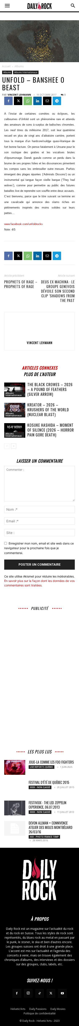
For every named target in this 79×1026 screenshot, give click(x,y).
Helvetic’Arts (18, 1009)
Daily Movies (57, 1009)
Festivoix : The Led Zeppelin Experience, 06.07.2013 (47, 805)
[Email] (47, 101)
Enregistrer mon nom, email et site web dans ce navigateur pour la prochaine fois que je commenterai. (39, 548)
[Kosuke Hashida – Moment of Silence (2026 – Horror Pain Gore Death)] (14, 430)
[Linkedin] (37, 101)
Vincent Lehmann (19, 94)
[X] (18, 101)
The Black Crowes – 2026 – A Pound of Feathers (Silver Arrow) (50, 389)
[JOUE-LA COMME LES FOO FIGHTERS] (14, 767)
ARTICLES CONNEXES (39, 367)
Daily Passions (37, 1009)
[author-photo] (39, 337)
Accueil (6, 66)
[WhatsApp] (28, 101)
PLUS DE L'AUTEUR (39, 373)
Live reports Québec (41, 766)
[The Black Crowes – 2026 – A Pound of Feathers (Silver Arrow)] (14, 390)
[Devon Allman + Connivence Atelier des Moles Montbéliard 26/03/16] (14, 828)
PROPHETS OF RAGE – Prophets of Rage (20, 284)
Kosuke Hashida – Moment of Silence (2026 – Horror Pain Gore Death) (50, 430)
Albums (19, 66)
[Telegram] (57, 101)
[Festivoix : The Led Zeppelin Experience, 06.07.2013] (14, 808)
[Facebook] (8, 101)
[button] (7, 5)
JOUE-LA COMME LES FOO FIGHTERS (51, 762)
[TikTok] (39, 993)
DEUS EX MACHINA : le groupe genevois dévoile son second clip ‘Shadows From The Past (58, 291)
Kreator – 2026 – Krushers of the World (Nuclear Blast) (48, 409)
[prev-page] (6, 446)
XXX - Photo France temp (44, 836)
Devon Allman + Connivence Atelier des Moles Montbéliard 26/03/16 (50, 827)
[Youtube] (62, 993)
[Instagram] (28, 993)
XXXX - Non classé (40, 787)
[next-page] (13, 446)
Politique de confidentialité (40, 1013)
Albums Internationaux (25, 72)
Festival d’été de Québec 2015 (49, 782)
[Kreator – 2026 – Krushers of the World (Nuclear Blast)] (14, 410)
